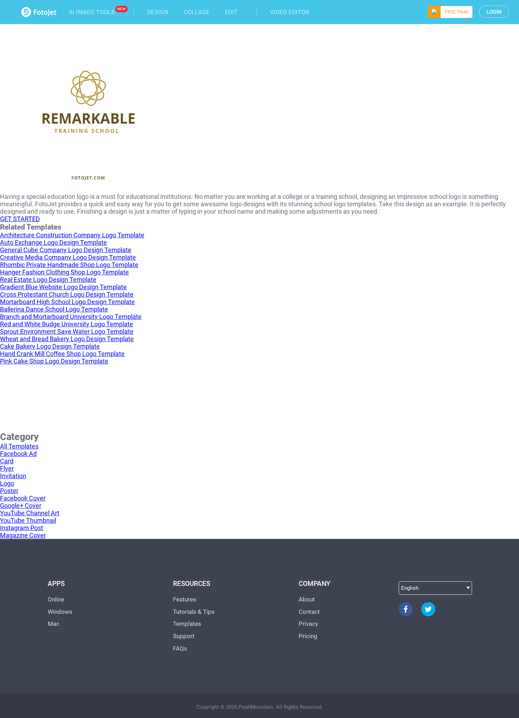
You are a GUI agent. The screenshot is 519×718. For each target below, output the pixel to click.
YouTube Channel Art (29, 513)
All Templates (19, 446)
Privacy (308, 623)
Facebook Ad (18, 453)
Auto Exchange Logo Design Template (53, 242)
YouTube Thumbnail (28, 520)
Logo (7, 483)
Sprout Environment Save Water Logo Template (66, 331)
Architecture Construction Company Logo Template (72, 235)
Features (184, 599)
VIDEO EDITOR (289, 12)
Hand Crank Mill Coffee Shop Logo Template (62, 353)
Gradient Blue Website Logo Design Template (63, 287)
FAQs (180, 648)
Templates (187, 623)
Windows (60, 611)
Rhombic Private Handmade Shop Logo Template (69, 264)
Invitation (13, 476)
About (307, 599)
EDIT (231, 12)
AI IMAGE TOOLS (92, 12)
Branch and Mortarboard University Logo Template (71, 316)
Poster (9, 490)
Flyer (7, 468)
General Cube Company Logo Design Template (65, 250)
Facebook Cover (23, 498)
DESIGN (157, 12)
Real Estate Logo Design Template (48, 279)
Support (184, 636)
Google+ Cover (20, 505)
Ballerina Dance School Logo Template (54, 309)
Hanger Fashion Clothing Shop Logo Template (64, 272)
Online (56, 599)
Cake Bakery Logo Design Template (50, 346)
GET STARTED (20, 218)
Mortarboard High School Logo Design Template (67, 301)
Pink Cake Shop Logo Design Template (54, 361)
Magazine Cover (23, 535)
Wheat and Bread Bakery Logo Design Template (67, 339)
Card (6, 461)
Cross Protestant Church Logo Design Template (66, 294)
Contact (309, 611)
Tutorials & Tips (194, 611)
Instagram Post (21, 528)
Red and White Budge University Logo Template (66, 324)
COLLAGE (197, 12)
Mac (53, 623)
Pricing (308, 636)
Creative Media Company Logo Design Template (68, 257)
